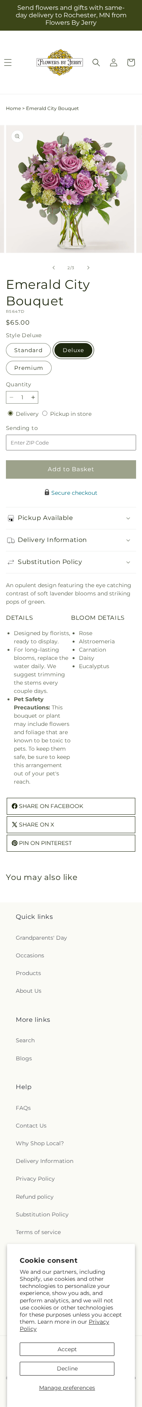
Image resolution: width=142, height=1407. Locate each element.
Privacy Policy (35, 1178)
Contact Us (31, 1125)
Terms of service (38, 1232)
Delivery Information (44, 1161)
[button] (96, 62)
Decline (67, 1368)
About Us (28, 990)
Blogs (24, 1058)
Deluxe (73, 350)
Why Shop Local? (40, 1143)
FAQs (23, 1107)
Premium (28, 367)
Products (28, 973)
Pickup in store (71, 413)
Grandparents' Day (41, 937)
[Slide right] (88, 267)
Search (25, 1040)
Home (13, 108)
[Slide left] (53, 267)
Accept (67, 1349)
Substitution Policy (42, 1214)
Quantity (18, 384)
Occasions (30, 955)
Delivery (28, 413)
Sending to (34, 428)
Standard (28, 350)
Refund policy (35, 1196)
